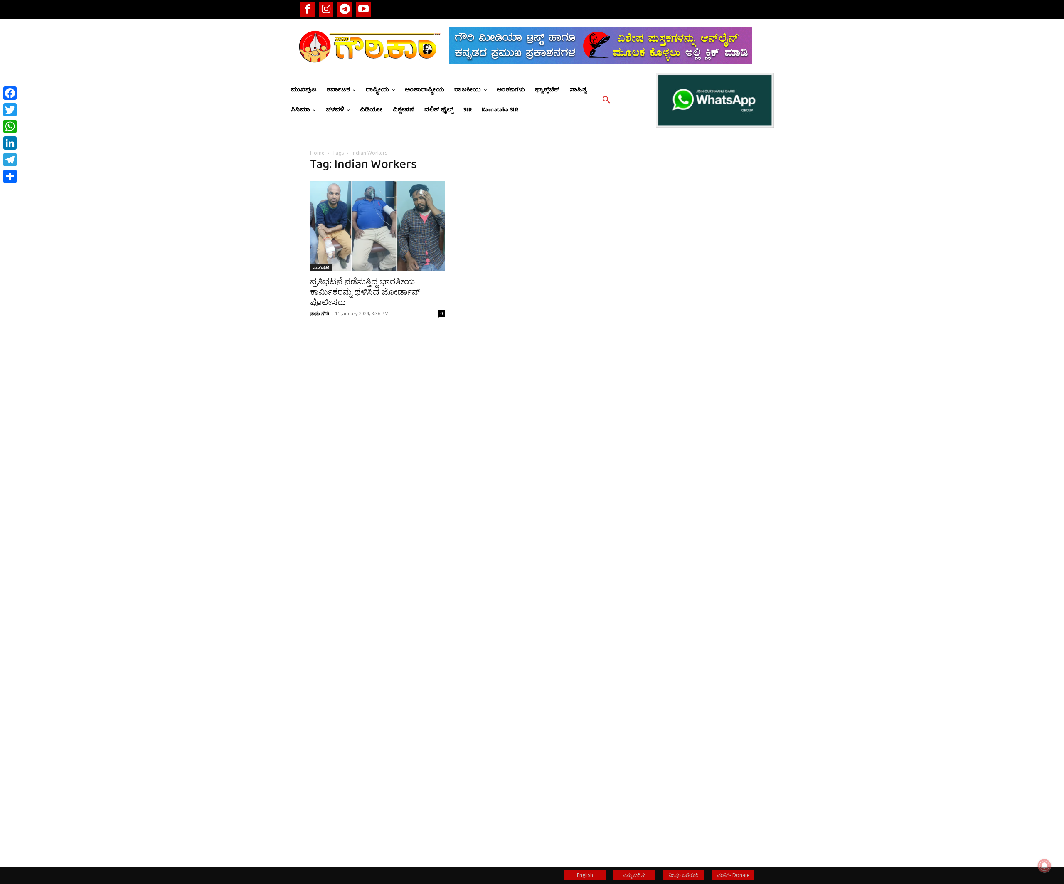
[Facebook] (307, 9)
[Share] (10, 176)
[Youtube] (363, 9)
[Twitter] (10, 109)
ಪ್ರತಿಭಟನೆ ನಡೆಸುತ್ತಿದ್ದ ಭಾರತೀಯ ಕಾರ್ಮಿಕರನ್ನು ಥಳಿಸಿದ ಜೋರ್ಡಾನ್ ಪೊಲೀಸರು (365, 292)
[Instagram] (326, 9)
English (585, 875)
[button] (606, 100)
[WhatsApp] (10, 126)
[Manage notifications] (1044, 865)
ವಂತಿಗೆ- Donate (733, 875)
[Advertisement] (686, 437)
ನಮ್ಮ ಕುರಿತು (634, 875)
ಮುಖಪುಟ (321, 267)
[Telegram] (344, 9)
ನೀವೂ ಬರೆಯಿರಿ (684, 875)
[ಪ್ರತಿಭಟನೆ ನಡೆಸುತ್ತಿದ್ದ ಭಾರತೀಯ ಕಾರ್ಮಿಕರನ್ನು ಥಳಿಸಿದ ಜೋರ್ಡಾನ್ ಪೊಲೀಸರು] (377, 226)
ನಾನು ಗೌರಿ (319, 313)
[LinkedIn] (10, 143)
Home (317, 152)
